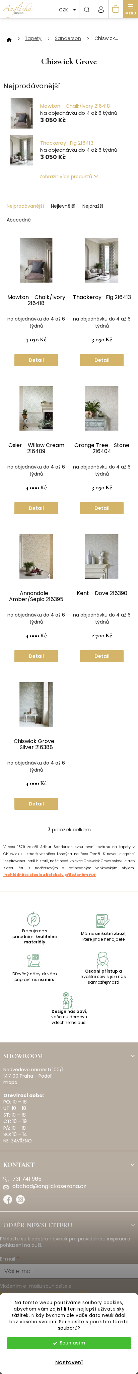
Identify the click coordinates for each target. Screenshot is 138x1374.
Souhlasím (72, 1343)
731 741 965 (27, 1179)
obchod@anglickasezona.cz (49, 1186)
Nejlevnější (63, 206)
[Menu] (130, 9)
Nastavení (69, 1362)
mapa (10, 1082)
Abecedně (19, 219)
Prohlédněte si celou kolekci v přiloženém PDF (49, 874)
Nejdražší (92, 206)
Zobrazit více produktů (66, 176)
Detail (36, 360)
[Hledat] (86, 9)
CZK (64, 9)
